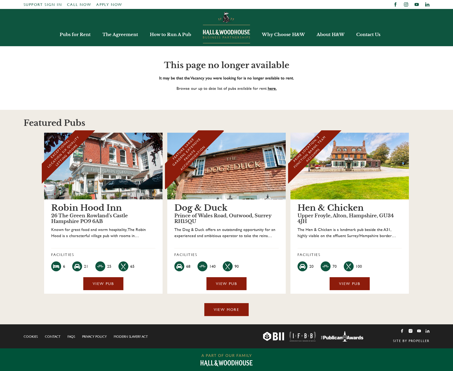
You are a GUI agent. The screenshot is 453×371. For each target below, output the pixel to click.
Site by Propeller (411, 341)
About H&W (330, 34)
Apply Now (109, 4)
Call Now (79, 4)
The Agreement (120, 34)
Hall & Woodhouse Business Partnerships (226, 27)
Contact (52, 336)
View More (226, 309)
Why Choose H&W (283, 34)
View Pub (103, 283)
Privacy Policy (94, 336)
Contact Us (368, 34)
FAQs (71, 336)
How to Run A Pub (170, 34)
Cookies (31, 336)
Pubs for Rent (75, 34)
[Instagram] (410, 331)
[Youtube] (419, 331)
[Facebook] (402, 331)
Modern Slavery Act (131, 336)
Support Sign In (43, 4)
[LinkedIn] (427, 331)
